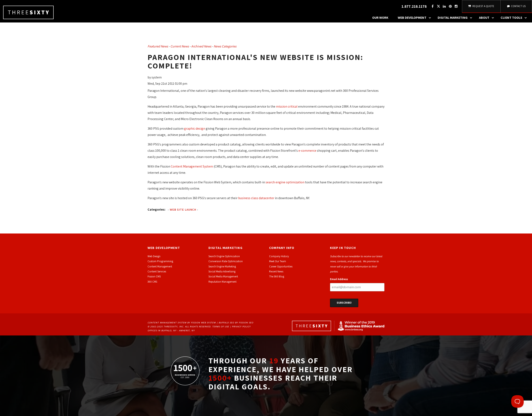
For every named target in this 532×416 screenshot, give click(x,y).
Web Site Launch (183, 209)
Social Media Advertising (221, 271)
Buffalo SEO (226, 322)
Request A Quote (483, 6)
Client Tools (511, 17)
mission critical (287, 106)
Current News (179, 46)
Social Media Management (223, 276)
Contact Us (518, 6)
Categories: (156, 209)
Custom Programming (160, 261)
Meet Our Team (277, 261)
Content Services (157, 271)
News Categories (225, 46)
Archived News (201, 46)
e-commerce (307, 150)
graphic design (194, 128)
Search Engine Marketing (222, 266)
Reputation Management (222, 281)
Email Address (339, 279)
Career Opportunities (280, 266)
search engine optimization (285, 182)
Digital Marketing (453, 17)
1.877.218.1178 (414, 6)
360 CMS (152, 281)
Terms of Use (220, 326)
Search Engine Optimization (224, 256)
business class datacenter (256, 198)
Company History (279, 256)
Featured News (158, 46)
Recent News (276, 271)
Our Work (380, 17)
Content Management (160, 266)
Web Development (412, 17)
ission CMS (155, 276)
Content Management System (192, 166)
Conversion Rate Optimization (225, 261)
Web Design (154, 256)
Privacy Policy (241, 326)
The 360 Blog (276, 276)
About (484, 17)
